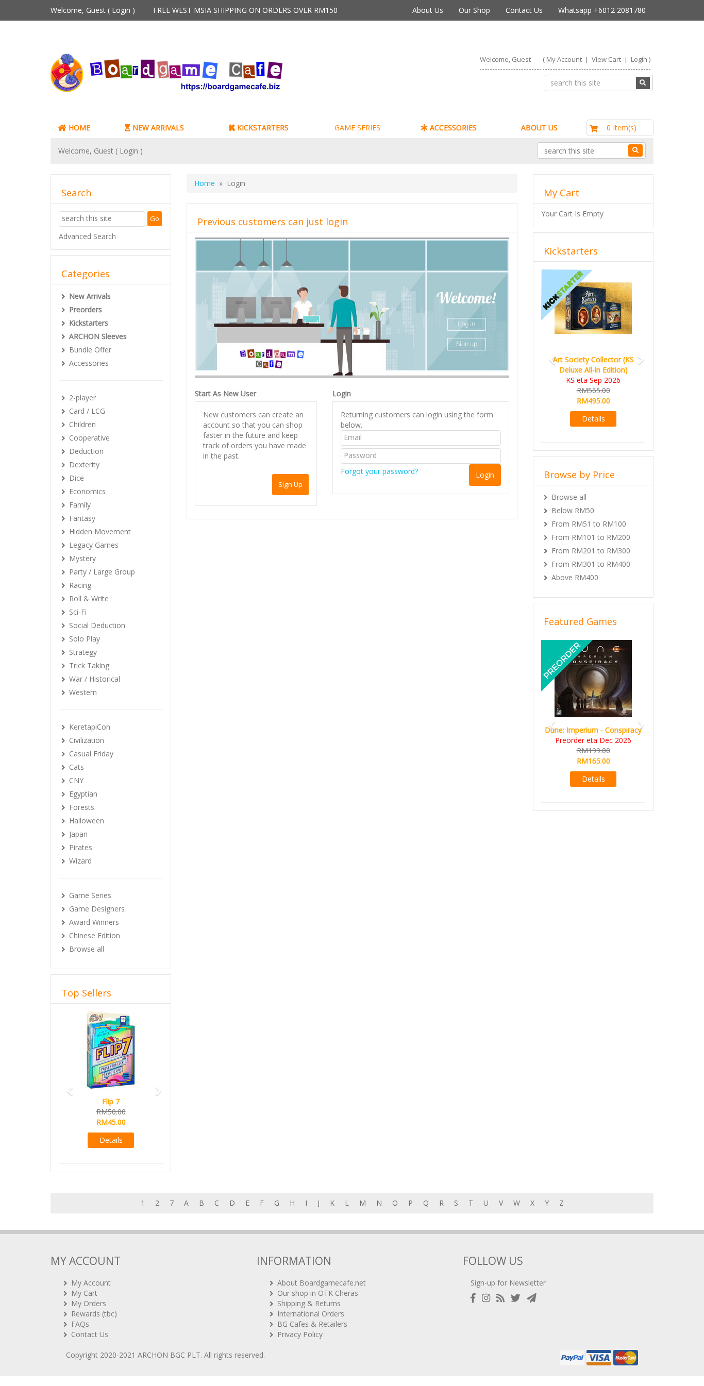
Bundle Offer (90, 349)
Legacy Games (94, 545)
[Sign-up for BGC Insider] (532, 1298)
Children (82, 424)
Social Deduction (97, 625)
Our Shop (474, 10)
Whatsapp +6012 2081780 (602, 10)
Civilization (86, 740)
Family (80, 505)
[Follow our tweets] (518, 1298)
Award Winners (94, 922)
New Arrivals (90, 296)
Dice (76, 478)
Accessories (89, 363)
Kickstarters (88, 323)
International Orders (310, 1314)
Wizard (80, 861)
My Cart (84, 1293)
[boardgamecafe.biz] (197, 72)
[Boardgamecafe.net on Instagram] (488, 1298)
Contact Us (524, 10)
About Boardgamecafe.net (321, 1283)
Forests (81, 807)
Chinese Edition (94, 935)
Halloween (86, 820)
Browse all (86, 949)
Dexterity (84, 464)
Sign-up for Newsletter (508, 1283)
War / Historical (94, 679)
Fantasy (82, 518)
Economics (87, 491)
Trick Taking (89, 665)
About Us (427, 10)
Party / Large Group (102, 572)
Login (121, 10)
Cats (76, 767)
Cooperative (89, 438)
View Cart (606, 59)
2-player (82, 397)
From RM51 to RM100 (588, 524)
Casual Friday (91, 753)
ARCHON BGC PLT (169, 1355)
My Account (564, 59)
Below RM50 (572, 510)
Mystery (82, 558)
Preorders (85, 309)
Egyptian (83, 794)
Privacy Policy (300, 1334)
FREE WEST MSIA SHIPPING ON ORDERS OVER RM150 (245, 10)
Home (204, 183)
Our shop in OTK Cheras (317, 1293)
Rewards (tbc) (94, 1314)
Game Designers (97, 909)
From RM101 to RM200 (590, 537)
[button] (66, 1086)
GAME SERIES (357, 127)
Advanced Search (87, 236)
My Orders (88, 1303)
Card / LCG (87, 411)
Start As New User (225, 393)
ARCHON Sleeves (98, 336)
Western (83, 692)
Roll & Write (89, 598)
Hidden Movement (100, 531)
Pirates (80, 847)
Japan (78, 834)
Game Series (90, 895)
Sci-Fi (78, 612)
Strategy (83, 652)
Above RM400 (574, 577)
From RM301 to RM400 (590, 564)
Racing (80, 585)
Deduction (86, 451)
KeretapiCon (89, 727)
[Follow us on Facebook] (475, 1298)
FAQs (80, 1324)
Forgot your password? (379, 471)
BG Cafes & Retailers (312, 1324)
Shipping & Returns (309, 1303)
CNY (76, 780)
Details (111, 1140)
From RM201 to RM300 (590, 550)
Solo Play (84, 639)
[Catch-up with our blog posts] (502, 1298)
